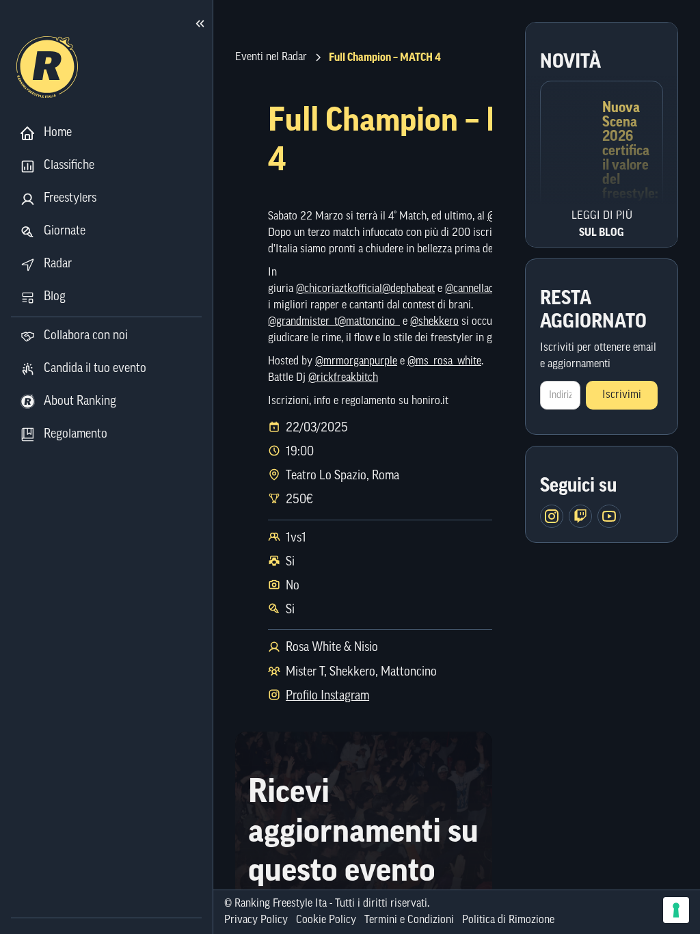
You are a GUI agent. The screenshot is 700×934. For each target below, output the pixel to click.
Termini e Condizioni (409, 920)
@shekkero (434, 322)
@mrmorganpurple (356, 361)
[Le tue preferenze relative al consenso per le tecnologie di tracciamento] (676, 910)
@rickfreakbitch (343, 378)
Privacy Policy (256, 920)
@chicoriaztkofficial (339, 289)
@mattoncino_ (369, 322)
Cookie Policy (326, 920)
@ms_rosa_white (444, 361)
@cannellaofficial (481, 289)
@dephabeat (408, 289)
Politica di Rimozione (508, 920)
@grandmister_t (303, 322)
